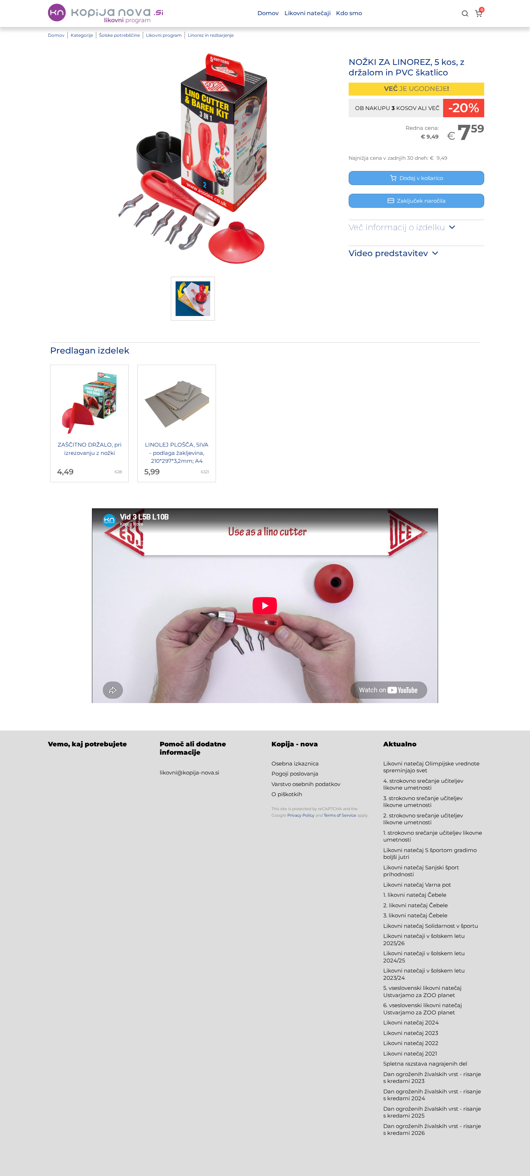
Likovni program (164, 35)
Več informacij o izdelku (398, 227)
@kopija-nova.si (198, 772)
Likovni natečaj (404, 1053)
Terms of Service (340, 815)
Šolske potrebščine (119, 35)
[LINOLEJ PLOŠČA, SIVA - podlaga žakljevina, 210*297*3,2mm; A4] (177, 423)
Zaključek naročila (421, 200)
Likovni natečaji (307, 13)
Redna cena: (422, 127)
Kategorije (82, 35)
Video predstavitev (389, 254)
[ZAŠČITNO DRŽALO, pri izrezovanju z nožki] (89, 423)
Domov (56, 35)
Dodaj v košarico (420, 178)
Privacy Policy (300, 815)
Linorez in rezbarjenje (211, 35)
